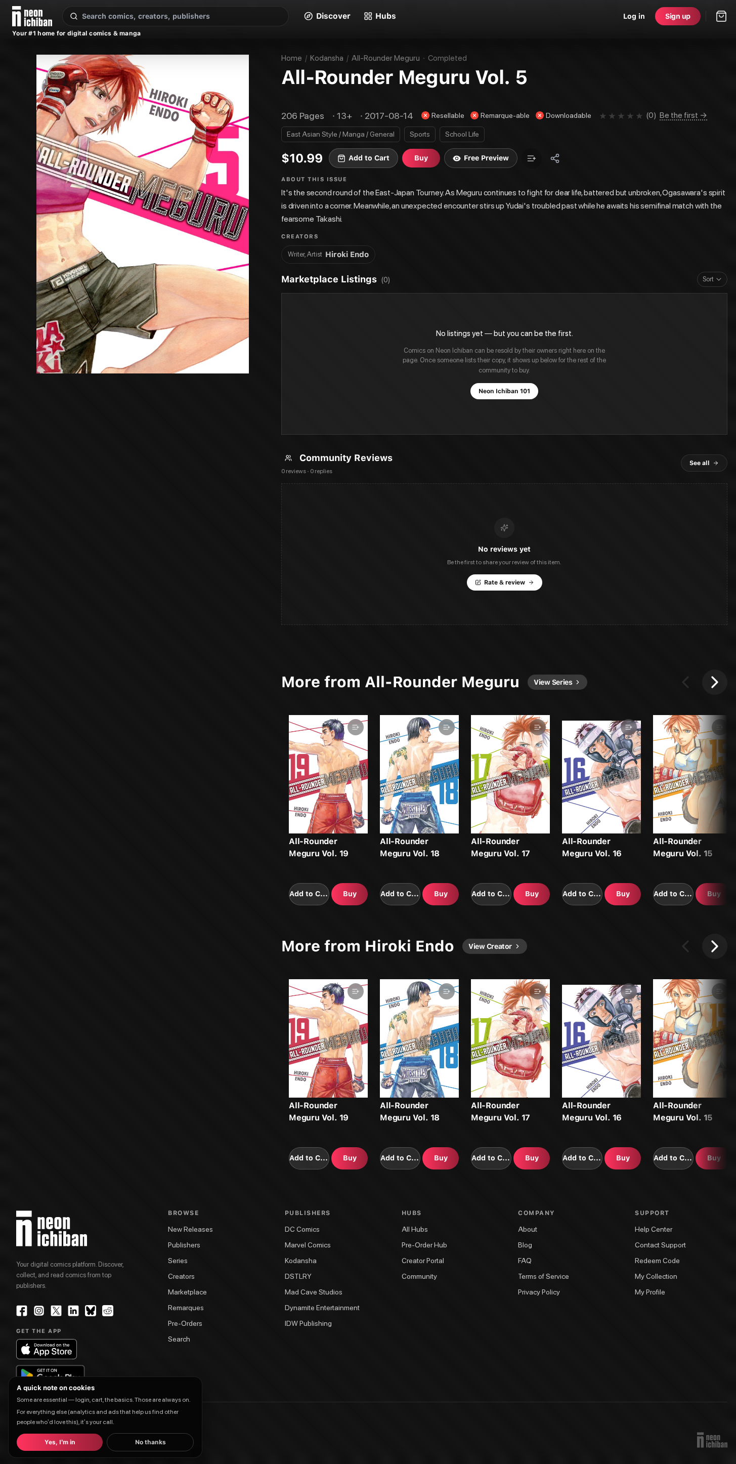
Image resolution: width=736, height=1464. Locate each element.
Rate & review (504, 582)
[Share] (555, 158)
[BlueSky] (90, 1310)
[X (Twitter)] (56, 1310)
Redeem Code (657, 1261)
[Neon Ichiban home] (32, 16)
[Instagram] (39, 1310)
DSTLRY (298, 1276)
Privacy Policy (539, 1292)
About (527, 1229)
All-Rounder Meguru (386, 58)
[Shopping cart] (721, 16)
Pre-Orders (185, 1323)
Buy (350, 894)
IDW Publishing (308, 1323)
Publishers (184, 1245)
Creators (181, 1276)
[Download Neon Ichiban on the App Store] (46, 1349)
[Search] (74, 16)
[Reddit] (107, 1310)
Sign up (677, 16)
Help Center (653, 1229)
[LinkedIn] (73, 1310)
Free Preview (486, 158)
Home (291, 58)
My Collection (656, 1276)
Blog (525, 1245)
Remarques (186, 1308)
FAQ (525, 1261)
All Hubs (415, 1229)
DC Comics (302, 1229)
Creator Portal (423, 1261)
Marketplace (187, 1292)
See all (699, 463)
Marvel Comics (308, 1245)
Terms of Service (543, 1276)
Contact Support (660, 1245)
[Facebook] (21, 1310)
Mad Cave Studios (313, 1292)
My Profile (650, 1292)
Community (419, 1276)
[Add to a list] (532, 158)
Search (179, 1339)
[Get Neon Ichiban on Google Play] (50, 1375)
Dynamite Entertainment (322, 1308)
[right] (714, 682)
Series (178, 1261)
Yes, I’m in (60, 1442)
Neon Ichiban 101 (504, 391)
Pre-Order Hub (424, 1245)
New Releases (190, 1229)
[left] (685, 682)
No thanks (150, 1442)
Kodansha (326, 58)
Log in (634, 16)
